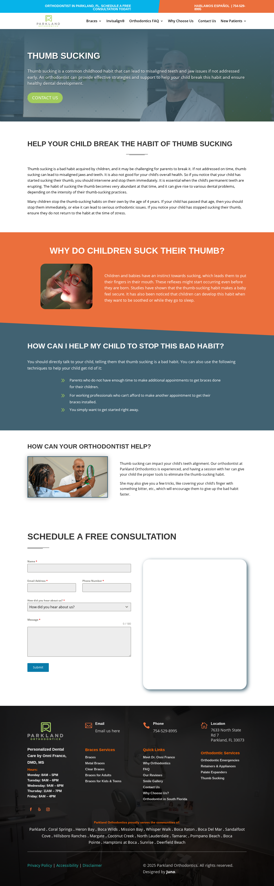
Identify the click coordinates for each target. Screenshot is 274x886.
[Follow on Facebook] (30, 809)
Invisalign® (115, 21)
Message (33, 619)
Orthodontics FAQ (144, 21)
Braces (91, 21)
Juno (170, 871)
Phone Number (93, 581)
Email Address (37, 581)
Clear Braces (94, 769)
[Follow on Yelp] (39, 809)
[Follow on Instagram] (48, 809)
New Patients (231, 21)
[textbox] (75, 607)
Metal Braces (95, 763)
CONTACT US (45, 98)
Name (32, 561)
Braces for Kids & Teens (103, 781)
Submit (38, 667)
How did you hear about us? (46, 600)
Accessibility (67, 865)
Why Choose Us (181, 21)
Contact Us (207, 21)
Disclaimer (92, 865)
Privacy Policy (39, 865)
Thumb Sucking (212, 778)
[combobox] (79, 607)
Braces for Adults (98, 775)
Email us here (107, 730)
